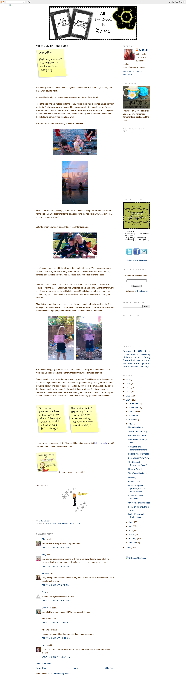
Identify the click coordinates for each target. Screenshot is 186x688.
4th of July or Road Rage (52, 45)
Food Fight (133, 477)
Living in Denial (134, 469)
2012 (128, 392)
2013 (128, 387)
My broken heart (135, 427)
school (126, 366)
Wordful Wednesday (140, 354)
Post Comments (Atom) (58, 673)
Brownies (127, 351)
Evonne (143, 50)
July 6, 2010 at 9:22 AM (55, 566)
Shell (44, 539)
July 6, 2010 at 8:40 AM (55, 547)
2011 (128, 396)
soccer (134, 366)
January (132, 542)
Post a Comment (43, 663)
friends (126, 360)
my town (63, 523)
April (131, 530)
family (147, 357)
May (131, 526)
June (131, 522)
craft (137, 357)
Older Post (109, 668)
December (133, 403)
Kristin (45, 645)
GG (147, 351)
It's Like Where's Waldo (138, 454)
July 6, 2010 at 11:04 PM (56, 657)
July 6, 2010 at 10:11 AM (56, 623)
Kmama (45, 573)
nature (136, 363)
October (132, 411)
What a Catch (134, 481)
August (132, 420)
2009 (128, 547)
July (131, 424)
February (133, 538)
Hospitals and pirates (137, 435)
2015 (128, 379)
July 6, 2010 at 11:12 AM (56, 638)
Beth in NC (47, 608)
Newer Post (41, 668)
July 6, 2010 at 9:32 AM (55, 600)
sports (140, 366)
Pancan (126, 355)
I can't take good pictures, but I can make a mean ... (137, 488)
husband (145, 360)
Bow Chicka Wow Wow (138, 458)
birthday (127, 357)
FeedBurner (142, 291)
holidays (50, 523)
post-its (75, 523)
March (132, 534)
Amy (44, 555)
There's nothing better (137, 473)
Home (75, 668)
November (133, 407)
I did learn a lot (100, 443)
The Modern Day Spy (137, 431)
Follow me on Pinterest (136, 260)
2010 (128, 400)
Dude (138, 351)
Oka (44, 592)
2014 (128, 383)
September (134, 415)
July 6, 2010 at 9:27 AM (55, 585)
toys (147, 366)
